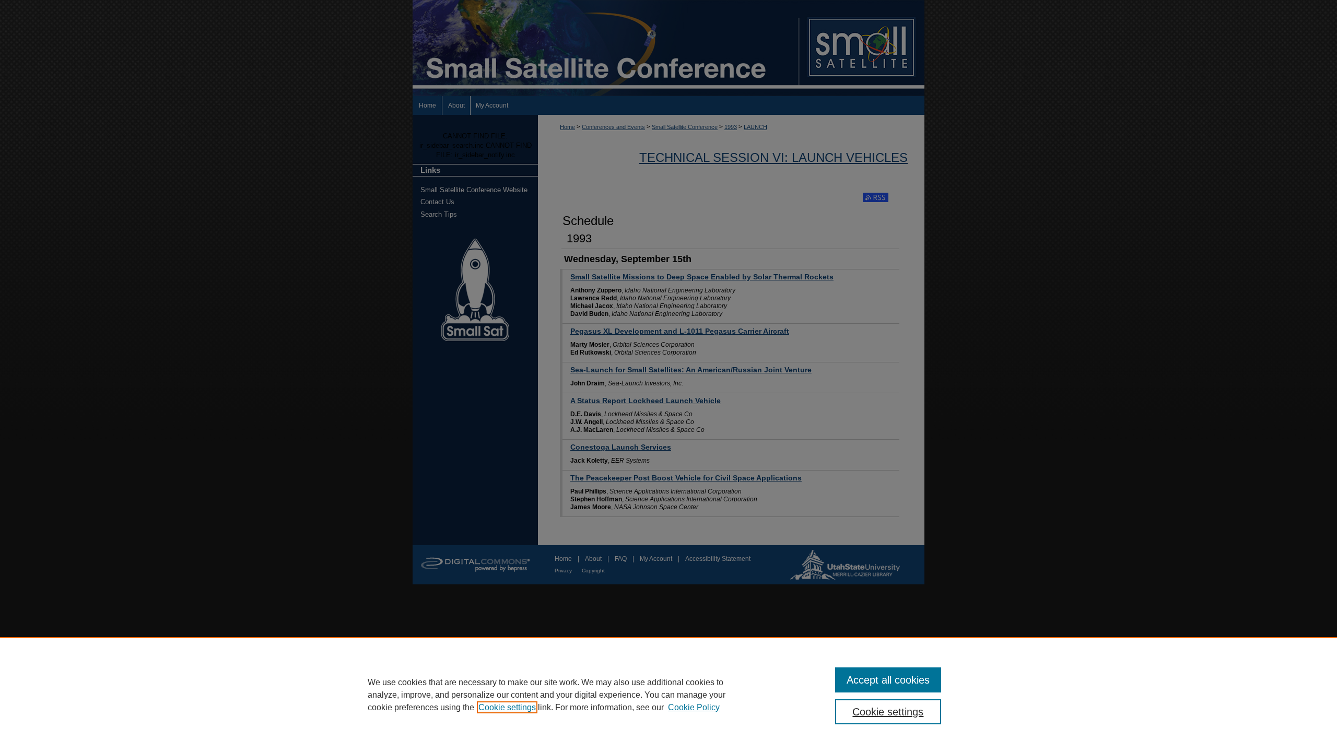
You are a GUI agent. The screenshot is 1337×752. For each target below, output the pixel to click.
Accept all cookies (888, 680)
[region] (668, 694)
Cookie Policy (694, 707)
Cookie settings (507, 707)
